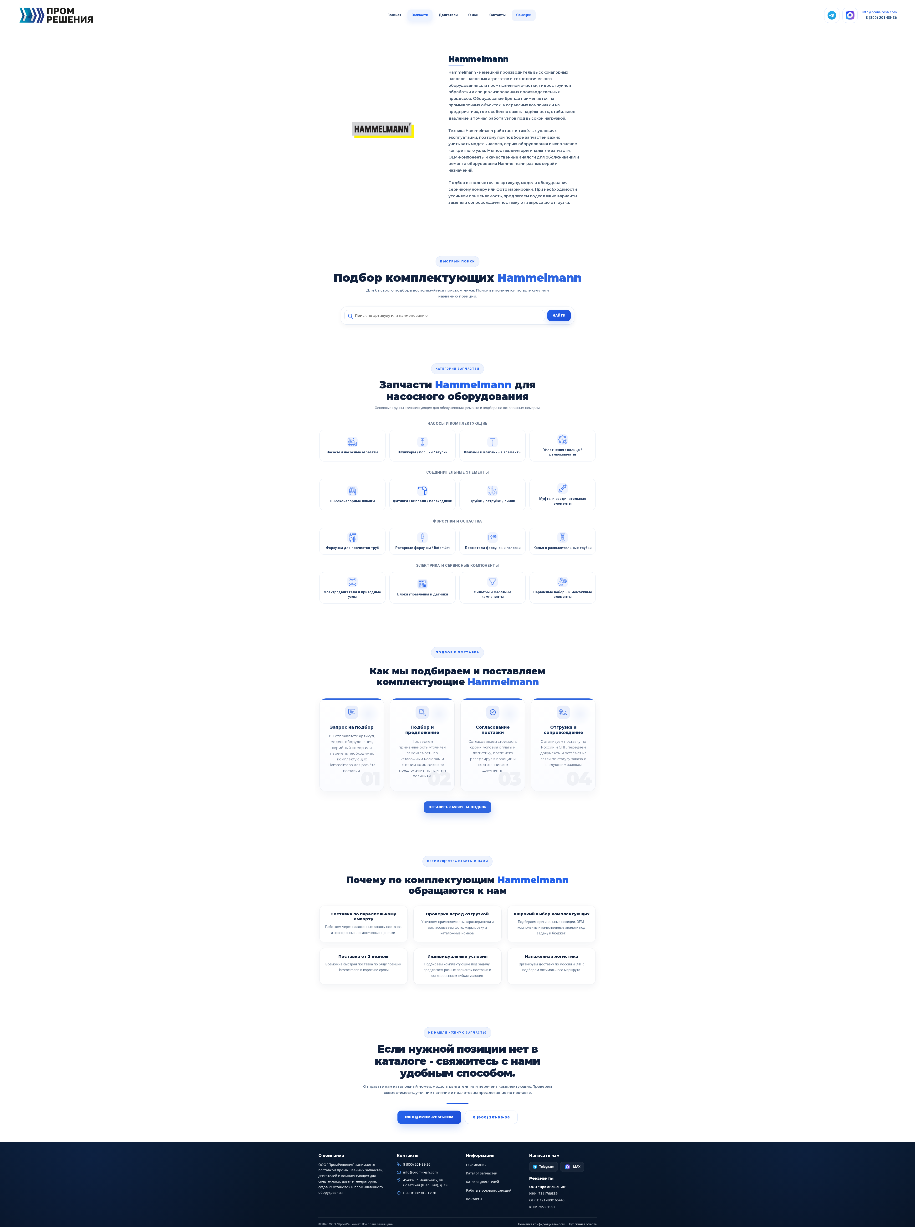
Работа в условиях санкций (488, 1190)
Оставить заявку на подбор (457, 807)
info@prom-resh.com (879, 12)
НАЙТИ (559, 315)
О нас (473, 15)
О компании (476, 1165)
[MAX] (850, 15)
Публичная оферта (583, 1224)
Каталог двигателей (482, 1181)
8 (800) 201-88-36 (881, 17)
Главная (394, 15)
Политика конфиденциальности (541, 1224)
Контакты (497, 15)
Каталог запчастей (481, 1173)
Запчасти (420, 15)
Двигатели (448, 15)
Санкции (523, 15)
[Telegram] (831, 15)
